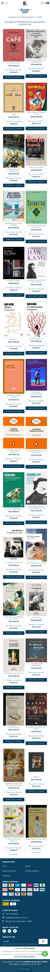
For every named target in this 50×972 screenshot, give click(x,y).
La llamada (36, 617)
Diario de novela (36, 167)
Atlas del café (14, 63)
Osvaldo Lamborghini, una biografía (36, 61)
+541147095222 (11, 914)
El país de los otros (13, 563)
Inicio (4, 866)
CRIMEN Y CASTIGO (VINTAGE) (14, 451)
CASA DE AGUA (14, 727)
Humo (13, 114)
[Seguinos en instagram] (4, 931)
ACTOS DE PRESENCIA (13, 509)
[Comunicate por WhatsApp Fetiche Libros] (45, 953)
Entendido (25, 969)
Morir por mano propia (14, 396)
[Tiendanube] (25, 949)
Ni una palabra (13, 281)
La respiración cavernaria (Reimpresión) (36, 664)
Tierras (36, 777)
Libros (27, 866)
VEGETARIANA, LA (36, 338)
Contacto (6, 876)
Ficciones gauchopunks (36, 393)
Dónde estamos (32, 871)
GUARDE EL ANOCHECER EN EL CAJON (36, 281)
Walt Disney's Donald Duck (36, 113)
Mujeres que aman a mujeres (13, 224)
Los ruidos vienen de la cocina (36, 728)
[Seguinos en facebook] (9, 931)
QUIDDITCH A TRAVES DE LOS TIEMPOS (36, 226)
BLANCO (13, 339)
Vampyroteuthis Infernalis (14, 170)
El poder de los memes (36, 563)
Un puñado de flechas (13, 673)
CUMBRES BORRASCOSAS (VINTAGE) (36, 451)
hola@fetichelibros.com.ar (16, 918)
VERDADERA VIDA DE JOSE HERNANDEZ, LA (36, 507)
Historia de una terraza (13, 840)
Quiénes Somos (9, 871)
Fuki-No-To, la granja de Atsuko (13, 618)
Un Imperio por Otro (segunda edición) (14, 784)
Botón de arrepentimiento (25, 957)
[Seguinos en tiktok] (15, 931)
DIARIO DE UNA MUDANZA (36, 839)
